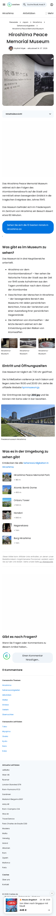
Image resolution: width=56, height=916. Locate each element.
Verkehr (5, 709)
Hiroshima (7, 13)
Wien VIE (5, 775)
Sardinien (6, 794)
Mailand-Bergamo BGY (12, 799)
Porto (4, 867)
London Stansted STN (11, 784)
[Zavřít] (52, 893)
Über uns (6, 879)
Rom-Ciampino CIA (11, 809)
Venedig (6, 838)
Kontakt (5, 884)
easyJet (5, 804)
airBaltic (6, 770)
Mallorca (6, 862)
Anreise (5, 705)
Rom (4, 853)
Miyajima (6, 731)
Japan (25, 22)
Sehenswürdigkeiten (26, 25)
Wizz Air (5, 814)
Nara (4, 746)
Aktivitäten (29, 13)
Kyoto (4, 741)
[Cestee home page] (13, 4)
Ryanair (5, 779)
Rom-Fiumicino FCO (11, 789)
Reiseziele (13, 22)
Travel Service (8, 819)
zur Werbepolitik (46, 562)
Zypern (5, 858)
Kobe (4, 751)
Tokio (4, 726)
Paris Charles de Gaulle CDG (14, 823)
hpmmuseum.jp (30, 387)
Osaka (5, 736)
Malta (4, 833)
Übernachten (8, 714)
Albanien (6, 848)
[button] (4, 4)
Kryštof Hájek (19, 48)
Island (5, 843)
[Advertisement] (28, 149)
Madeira (6, 828)
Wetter (5, 700)
